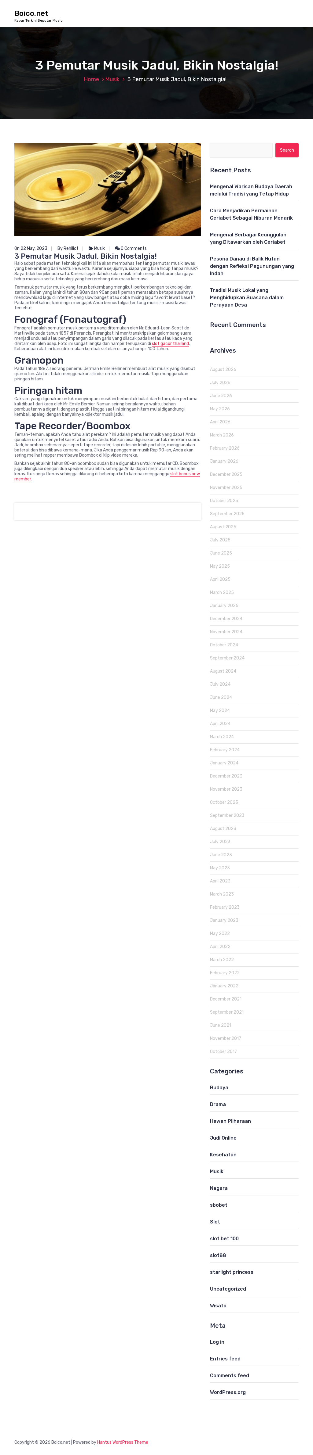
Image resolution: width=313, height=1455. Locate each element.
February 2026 (225, 448)
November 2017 (225, 1038)
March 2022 (222, 959)
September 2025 (227, 513)
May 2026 (220, 408)
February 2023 (225, 907)
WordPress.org (228, 1392)
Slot (215, 1222)
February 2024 (225, 750)
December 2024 (226, 618)
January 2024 (224, 763)
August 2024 (223, 671)
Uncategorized (228, 1289)
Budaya (219, 1087)
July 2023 (220, 841)
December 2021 (225, 999)
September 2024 (227, 658)
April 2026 (220, 422)
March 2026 (222, 435)
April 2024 (220, 723)
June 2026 (221, 395)
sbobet (218, 1205)
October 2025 (224, 500)
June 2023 (221, 854)
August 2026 (223, 369)
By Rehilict (68, 248)
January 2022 (224, 986)
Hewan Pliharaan (230, 1121)
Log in (217, 1342)
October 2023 (224, 802)
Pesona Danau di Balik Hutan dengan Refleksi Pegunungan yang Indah (252, 266)
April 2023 (220, 881)
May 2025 (220, 566)
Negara (219, 1188)
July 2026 (220, 382)
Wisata (218, 1306)
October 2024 (224, 645)
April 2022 (220, 946)
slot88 (218, 1255)
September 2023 (227, 815)
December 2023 (226, 776)
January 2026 (224, 461)
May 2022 (220, 933)
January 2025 (224, 605)
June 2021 (220, 1025)
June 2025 (221, 553)
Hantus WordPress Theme (122, 1442)
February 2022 (225, 972)
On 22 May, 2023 (30, 248)
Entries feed (225, 1359)
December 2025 (226, 474)
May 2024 (220, 710)
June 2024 (221, 697)
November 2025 (226, 487)
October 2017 (223, 1051)
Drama (218, 1104)
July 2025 (220, 540)
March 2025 (222, 592)
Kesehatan (223, 1155)
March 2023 (222, 894)
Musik (112, 79)
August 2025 (223, 527)
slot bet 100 (224, 1238)
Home (91, 79)
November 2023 (226, 789)
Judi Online (223, 1138)
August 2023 (223, 828)
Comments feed (229, 1375)
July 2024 (220, 684)
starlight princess (231, 1272)
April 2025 (220, 579)
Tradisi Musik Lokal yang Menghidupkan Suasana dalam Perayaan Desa (247, 297)
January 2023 (224, 920)
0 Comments (133, 248)
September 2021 (227, 1012)
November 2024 (226, 631)
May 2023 (220, 868)
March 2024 (222, 736)
